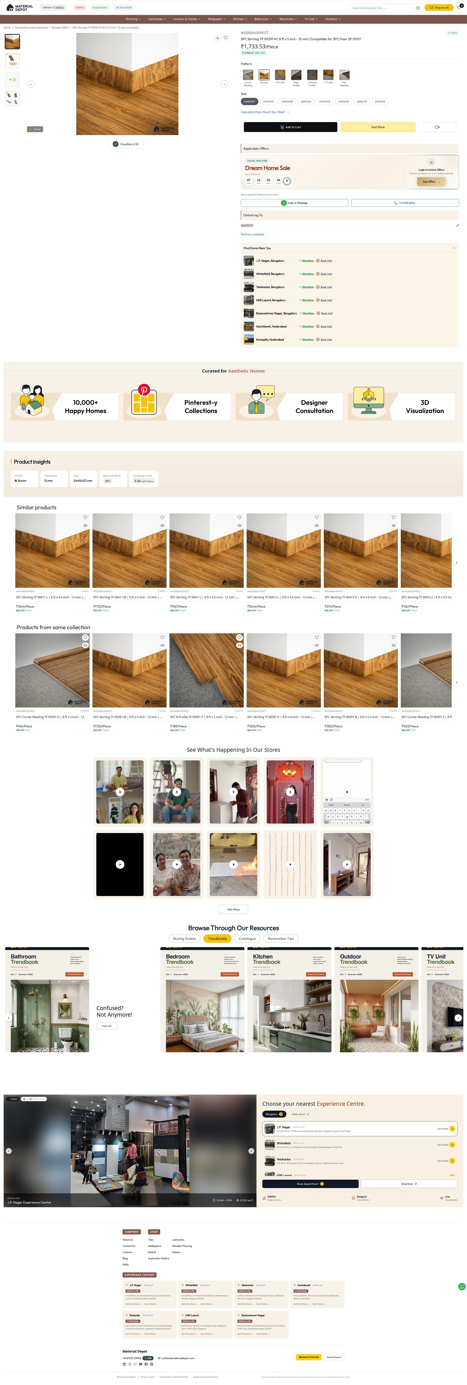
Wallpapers (154, 1246)
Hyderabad (300, 1114)
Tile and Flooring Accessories (31, 27)
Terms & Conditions (126, 1377)
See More (233, 909)
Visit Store (378, 127)
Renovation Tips (281, 938)
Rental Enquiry (334, 1357)
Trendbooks (217, 938)
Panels (176, 1252)
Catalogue (247, 938)
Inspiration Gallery (158, 1258)
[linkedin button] (124, 1364)
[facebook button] (146, 1364)
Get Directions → (134, 1303)
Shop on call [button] (442, 7)
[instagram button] (129, 1364)
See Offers (431, 181)
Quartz (152, 1252)
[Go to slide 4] (12, 98)
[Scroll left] (8, 1018)
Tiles (150, 1239)
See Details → (151, 1303)
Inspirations (99, 7)
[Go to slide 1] (12, 41)
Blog (125, 1258)
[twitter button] (135, 1364)
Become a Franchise (309, 1357)
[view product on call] (437, 127)
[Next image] (251, 1151)
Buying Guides (184, 938)
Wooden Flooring (182, 1246)
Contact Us (129, 1246)
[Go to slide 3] (12, 79)
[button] (20, 7)
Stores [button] (80, 7)
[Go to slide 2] (12, 60)
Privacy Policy (148, 1377)
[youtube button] (140, 1364)
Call (149, 1358)
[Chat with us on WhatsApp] (462, 1286)
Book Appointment (308, 1184)
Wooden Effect (60, 27)
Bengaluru (273, 1114)
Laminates (178, 1239)
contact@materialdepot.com (178, 1358)
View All (106, 1026)
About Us (128, 1239)
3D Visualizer (124, 7)
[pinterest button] (151, 1364)
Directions (308, 260)
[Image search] (418, 8)
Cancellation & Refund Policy (174, 1377)
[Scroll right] (458, 1018)
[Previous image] (9, 1151)
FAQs (126, 1264)
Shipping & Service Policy (205, 1377)
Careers (127, 1252)
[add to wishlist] (225, 37)
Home (7, 27)
